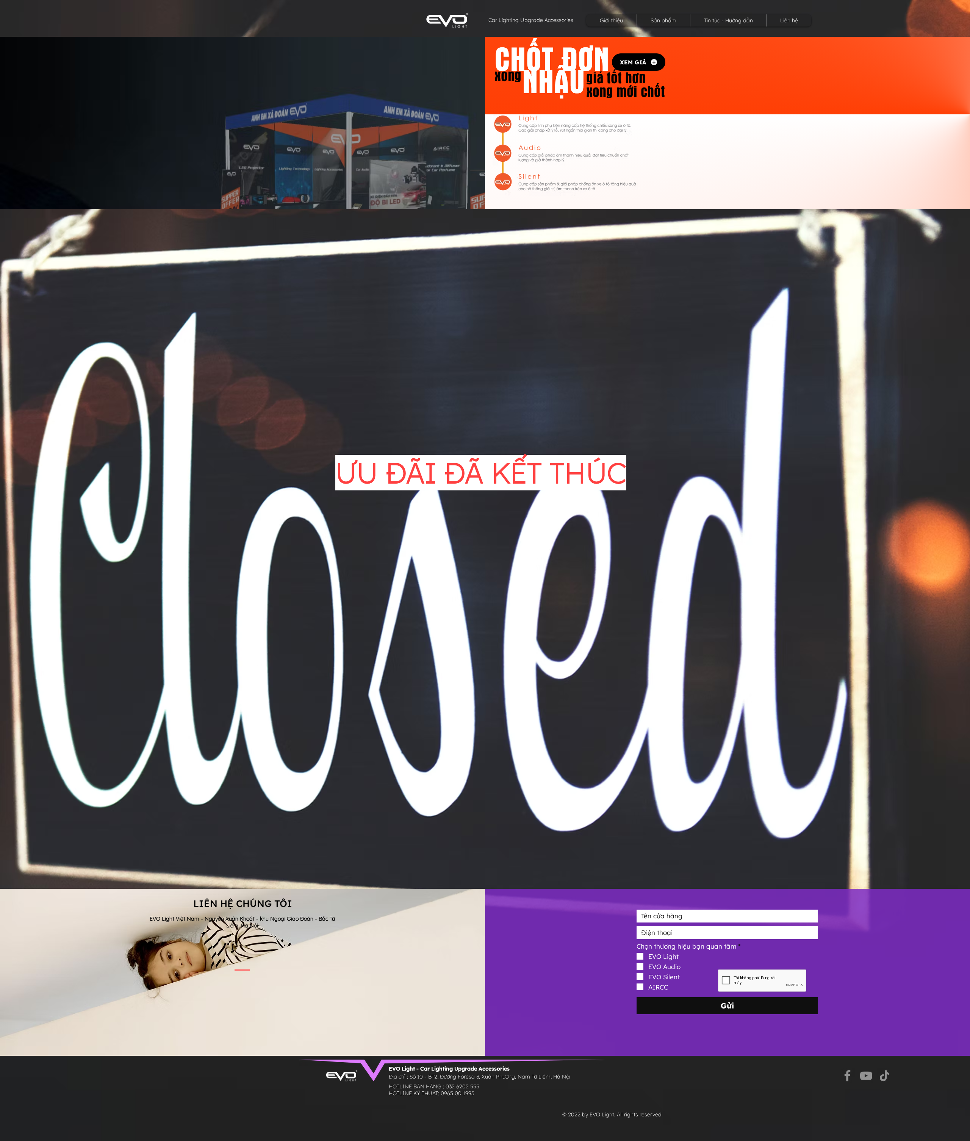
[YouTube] (866, 1075)
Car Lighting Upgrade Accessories (530, 20)
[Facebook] (847, 1075)
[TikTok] (884, 1075)
